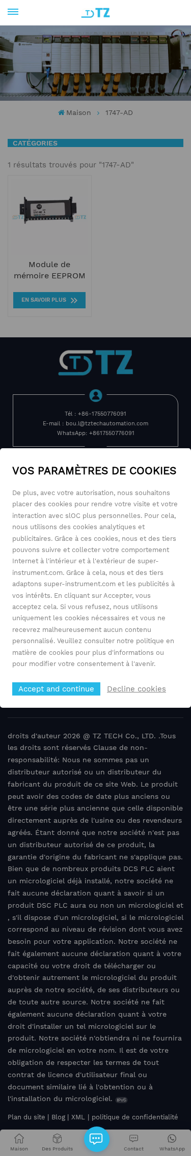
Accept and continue (56, 688)
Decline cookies (136, 688)
